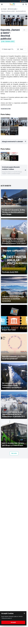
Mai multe (14, 453)
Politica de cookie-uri (7, 618)
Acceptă (13, 622)
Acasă (4, 9)
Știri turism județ (12, 9)
